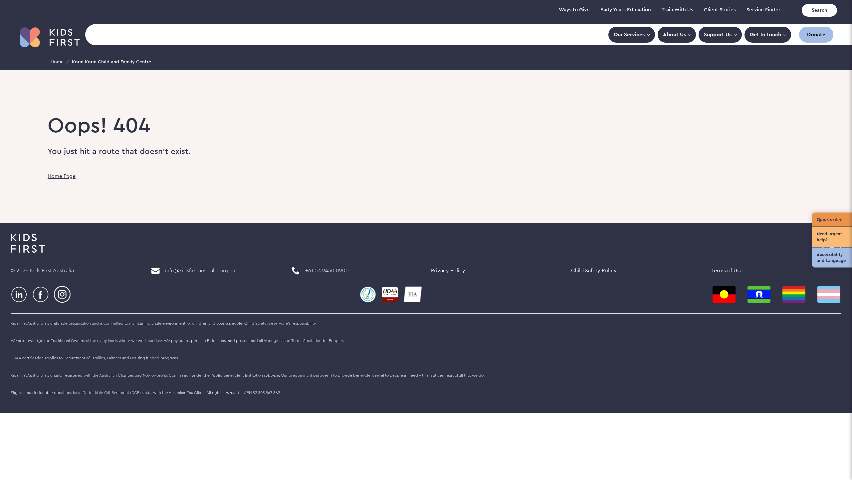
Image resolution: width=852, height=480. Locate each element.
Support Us (718, 34)
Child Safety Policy (594, 270)
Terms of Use (727, 270)
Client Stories (720, 9)
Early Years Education (625, 9)
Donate (816, 34)
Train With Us (677, 9)
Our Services (629, 34)
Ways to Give (574, 9)
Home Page (62, 176)
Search (819, 10)
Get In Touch (765, 34)
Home (57, 62)
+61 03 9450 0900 (327, 270)
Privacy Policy (448, 270)
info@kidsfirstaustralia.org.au (200, 270)
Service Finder (763, 9)
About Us (674, 34)
